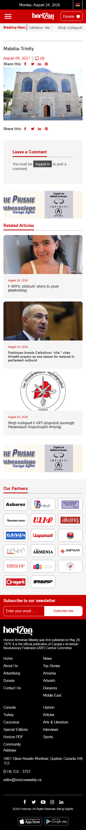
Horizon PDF (13, 736)
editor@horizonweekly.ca (22, 779)
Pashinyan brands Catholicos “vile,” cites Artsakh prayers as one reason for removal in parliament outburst (41, 356)
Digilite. (69, 809)
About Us (10, 665)
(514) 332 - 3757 (17, 771)
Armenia (49, 673)
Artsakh (49, 680)
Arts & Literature (55, 722)
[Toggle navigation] (8, 16)
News (47, 658)
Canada (9, 707)
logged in (43, 164)
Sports (48, 736)
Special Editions (15, 729)
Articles (48, 714)
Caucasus (11, 722)
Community (12, 744)
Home (8, 658)
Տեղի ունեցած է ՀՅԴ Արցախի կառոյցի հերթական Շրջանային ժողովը (41, 425)
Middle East (52, 695)
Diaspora (50, 688)
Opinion (48, 707)
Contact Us (12, 688)
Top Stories (51, 665)
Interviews (50, 729)
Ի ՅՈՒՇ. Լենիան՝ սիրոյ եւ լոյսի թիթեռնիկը (33, 288)
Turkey (8, 714)
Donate (69, 16)
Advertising (11, 673)
